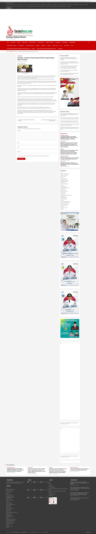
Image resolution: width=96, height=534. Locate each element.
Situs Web (19, 151)
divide (61, 124)
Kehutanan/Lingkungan (64, 187)
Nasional (14, 4)
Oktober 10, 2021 (20, 61)
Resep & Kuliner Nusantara (62, 4)
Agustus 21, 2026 (63, 147)
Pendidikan (86, 4)
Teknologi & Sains (31, 4)
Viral (6, 4)
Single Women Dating (9, 521)
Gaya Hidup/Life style (76, 4)
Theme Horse (34, 532)
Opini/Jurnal (8, 511)
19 (60, 172)
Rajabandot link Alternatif (64, 127)
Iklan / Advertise (52, 487)
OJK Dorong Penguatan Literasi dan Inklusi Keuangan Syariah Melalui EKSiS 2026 (69, 158)
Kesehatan (81, 4)
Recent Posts (64, 133)
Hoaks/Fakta (62, 182)
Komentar (19, 130)
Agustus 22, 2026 (63, 140)
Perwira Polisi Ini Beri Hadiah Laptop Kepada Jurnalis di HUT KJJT (48, 120)
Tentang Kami (69, 6)
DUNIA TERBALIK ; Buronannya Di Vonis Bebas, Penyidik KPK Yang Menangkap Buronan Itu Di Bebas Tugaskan (69, 114)
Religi (61, 200)
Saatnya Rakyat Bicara (16, 37)
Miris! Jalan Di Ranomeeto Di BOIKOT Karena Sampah (58, 6)
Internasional (10, 4)
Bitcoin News (62, 176)
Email (18, 147)
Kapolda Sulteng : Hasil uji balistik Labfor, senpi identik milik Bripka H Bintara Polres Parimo (69, 128)
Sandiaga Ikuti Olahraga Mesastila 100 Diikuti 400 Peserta (26, 120)
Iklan (25, 6)
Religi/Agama (44, 4)
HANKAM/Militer (54, 4)
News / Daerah (19, 4)
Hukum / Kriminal (24, 4)
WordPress (46, 532)
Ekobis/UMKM (62, 135)
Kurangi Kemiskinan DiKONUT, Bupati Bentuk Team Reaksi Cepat (36, 6)
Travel (17, 6)
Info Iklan (47, 6)
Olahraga (8, 6)
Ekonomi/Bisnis (69, 4)
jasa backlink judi (63, 117)
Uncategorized (21, 6)
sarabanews (25, 61)
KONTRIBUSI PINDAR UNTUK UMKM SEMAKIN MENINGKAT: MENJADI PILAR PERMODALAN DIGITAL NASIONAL (69, 58)
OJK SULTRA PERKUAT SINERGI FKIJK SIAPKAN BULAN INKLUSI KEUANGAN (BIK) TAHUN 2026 (69, 164)
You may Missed (10, 465)
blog (61, 177)
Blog (49, 482)
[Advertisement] (48, 16)
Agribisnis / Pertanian (38, 4)
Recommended (12, 6)
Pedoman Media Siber (52, 493)
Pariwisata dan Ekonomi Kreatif (65, 195)
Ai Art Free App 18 (63, 175)
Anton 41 (67, 140)
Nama (18, 142)
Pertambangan (49, 4)
